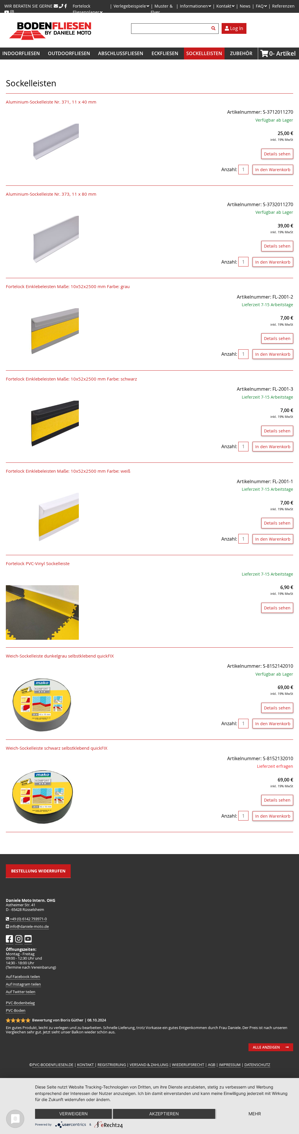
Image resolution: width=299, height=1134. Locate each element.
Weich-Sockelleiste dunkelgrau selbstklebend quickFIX (60, 656)
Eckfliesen (165, 53)
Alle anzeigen (266, 1047)
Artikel (271, 53)
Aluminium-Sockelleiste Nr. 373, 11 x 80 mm (51, 194)
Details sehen (277, 154)
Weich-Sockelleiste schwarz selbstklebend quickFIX (56, 748)
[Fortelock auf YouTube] (6, 12)
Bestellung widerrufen (38, 871)
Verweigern (73, 1114)
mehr (254, 1114)
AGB (211, 1064)
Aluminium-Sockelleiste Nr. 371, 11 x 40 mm (51, 102)
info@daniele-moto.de (29, 926)
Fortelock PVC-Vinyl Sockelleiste (37, 563)
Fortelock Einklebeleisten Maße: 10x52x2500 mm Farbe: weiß (68, 471)
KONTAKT (86, 1064)
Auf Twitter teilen (20, 991)
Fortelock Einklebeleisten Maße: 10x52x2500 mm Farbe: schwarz (71, 379)
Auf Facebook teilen (23, 976)
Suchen (214, 28)
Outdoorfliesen (69, 53)
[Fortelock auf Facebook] (65, 6)
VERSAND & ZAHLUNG (149, 1064)
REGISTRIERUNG (112, 1064)
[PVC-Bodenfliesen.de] (50, 44)
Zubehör (241, 53)
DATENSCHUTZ (257, 1064)
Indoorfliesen (21, 53)
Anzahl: (229, 169)
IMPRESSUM (230, 1064)
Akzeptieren (164, 1114)
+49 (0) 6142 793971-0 (28, 918)
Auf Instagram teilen (23, 984)
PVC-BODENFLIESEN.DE (52, 1064)
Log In (236, 28)
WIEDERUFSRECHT (188, 1064)
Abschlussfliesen (120, 53)
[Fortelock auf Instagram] (12, 12)
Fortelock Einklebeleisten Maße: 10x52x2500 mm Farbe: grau (68, 286)
